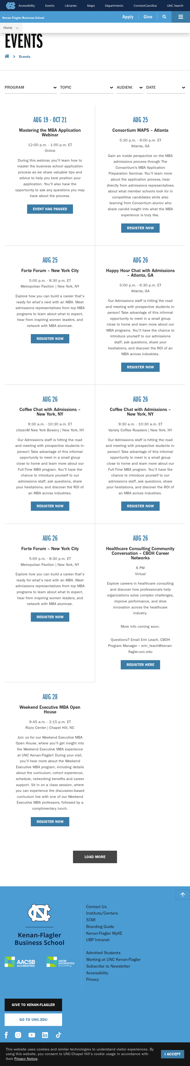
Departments (114, 5)
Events (49, 5)
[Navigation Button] (180, 17)
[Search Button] (164, 17)
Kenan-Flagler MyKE (104, 933)
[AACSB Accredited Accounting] (60, 962)
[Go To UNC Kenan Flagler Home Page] (39, 924)
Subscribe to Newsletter (108, 966)
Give (148, 16)
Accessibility (27, 5)
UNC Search (175, 5)
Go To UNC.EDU (33, 1019)
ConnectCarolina (145, 5)
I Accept (173, 1054)
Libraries (71, 5)
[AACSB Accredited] (20, 962)
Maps (91, 5)
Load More (95, 857)
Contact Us (96, 906)
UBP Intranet (98, 939)
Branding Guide (100, 926)
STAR (90, 920)
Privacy (92, 979)
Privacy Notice (26, 1059)
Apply (127, 16)
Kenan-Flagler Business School (23, 18)
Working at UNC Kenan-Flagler (113, 959)
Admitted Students (103, 952)
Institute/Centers (102, 913)
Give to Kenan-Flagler (33, 1005)
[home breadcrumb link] (7, 57)
